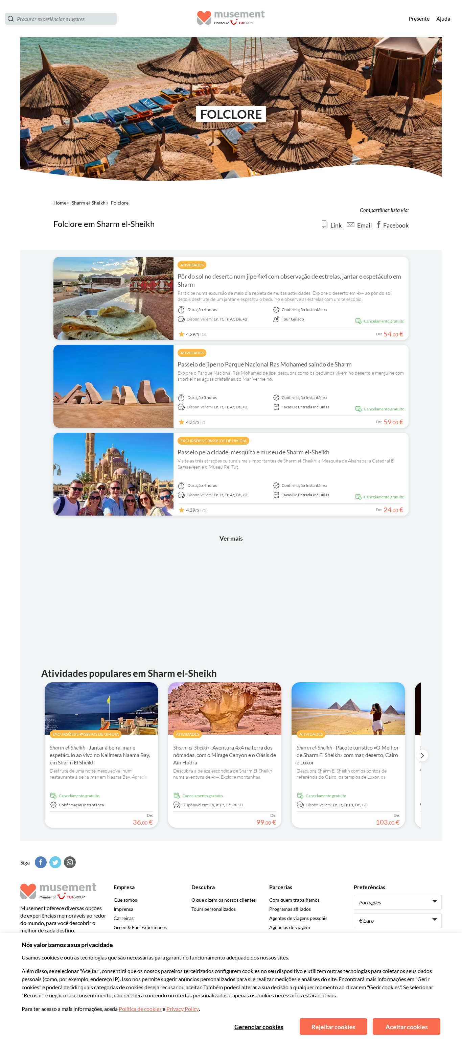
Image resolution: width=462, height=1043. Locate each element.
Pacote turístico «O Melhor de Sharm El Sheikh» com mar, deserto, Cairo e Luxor (348, 754)
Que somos (125, 900)
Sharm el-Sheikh (89, 203)
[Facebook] (40, 862)
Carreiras (124, 918)
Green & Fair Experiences (140, 927)
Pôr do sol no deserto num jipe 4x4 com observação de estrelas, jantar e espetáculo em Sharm (289, 280)
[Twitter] (54, 862)
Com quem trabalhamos (294, 900)
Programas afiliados (290, 909)
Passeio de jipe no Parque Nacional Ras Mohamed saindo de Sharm (265, 364)
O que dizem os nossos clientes (223, 900)
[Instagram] (69, 862)
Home (59, 203)
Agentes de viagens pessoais (298, 918)
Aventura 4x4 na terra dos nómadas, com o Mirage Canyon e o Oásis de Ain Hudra (224, 754)
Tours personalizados (213, 909)
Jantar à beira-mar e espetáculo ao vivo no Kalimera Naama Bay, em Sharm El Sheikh (100, 754)
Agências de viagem (289, 927)
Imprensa (123, 909)
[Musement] (231, 19)
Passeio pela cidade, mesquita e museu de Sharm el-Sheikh (253, 452)
